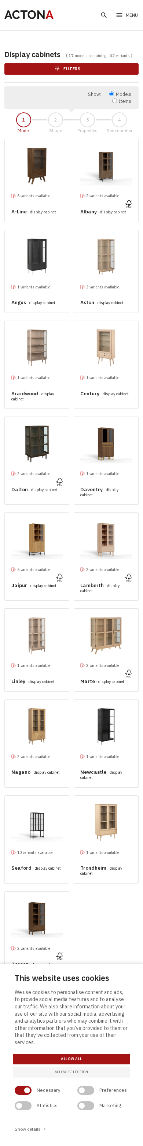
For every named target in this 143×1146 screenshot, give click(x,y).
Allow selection (71, 1072)
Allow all (71, 1058)
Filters (67, 69)
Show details (31, 1129)
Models (123, 94)
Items (125, 101)
